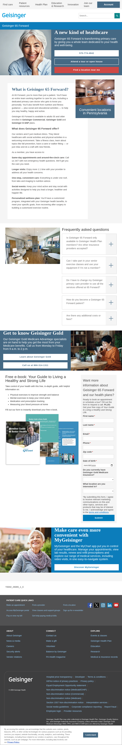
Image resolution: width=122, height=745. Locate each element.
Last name (88, 425)
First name (88, 416)
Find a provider (38, 605)
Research (95, 651)
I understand (90, 735)
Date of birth (89, 461)
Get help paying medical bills (44, 616)
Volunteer (50, 646)
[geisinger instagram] (103, 605)
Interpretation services (96, 702)
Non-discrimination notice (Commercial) (65, 694)
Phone (86, 443)
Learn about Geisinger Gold (35, 357)
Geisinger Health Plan (101, 641)
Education (95, 646)
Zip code (87, 452)
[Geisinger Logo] (14, 15)
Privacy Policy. (13, 742)
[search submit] (117, 15)
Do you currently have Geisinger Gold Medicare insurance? (95, 472)
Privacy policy (87, 681)
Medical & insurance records (104, 657)
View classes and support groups (46, 610)
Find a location (69, 605)
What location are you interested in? (94, 485)
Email (86, 434)
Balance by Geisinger (56, 651)
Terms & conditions (97, 677)
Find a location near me (86, 70)
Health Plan (41, 4)
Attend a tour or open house (87, 61)
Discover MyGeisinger (86, 567)
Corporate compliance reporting (87, 707)
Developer (80, 677)
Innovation (73, 4)
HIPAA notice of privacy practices (62, 681)
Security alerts (13, 651)
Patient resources (24, 4)
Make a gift (51, 641)
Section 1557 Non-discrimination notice (65, 702)
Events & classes (99, 635)
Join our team (88, 4)
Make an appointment (15, 605)
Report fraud (110, 707)
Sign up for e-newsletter (73, 610)
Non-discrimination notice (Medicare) (63, 698)
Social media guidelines (57, 707)
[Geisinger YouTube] (116, 605)
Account (108, 4)
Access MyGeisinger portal (17, 610)
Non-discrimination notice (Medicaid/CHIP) (66, 690)
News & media (13, 641)
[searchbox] (96, 15)
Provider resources (73, 711)
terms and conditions (99, 512)
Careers (10, 646)
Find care (8, 4)
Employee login (53, 711)
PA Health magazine (55, 657)
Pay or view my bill (14, 616)
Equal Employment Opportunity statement (66, 685)
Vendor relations (14, 657)
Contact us (51, 635)
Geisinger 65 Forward (15, 25)
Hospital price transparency (59, 677)
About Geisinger (14, 635)
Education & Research (57, 4)
